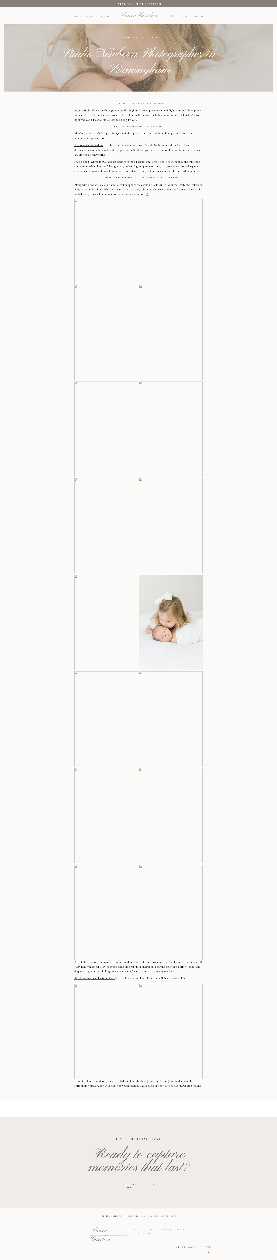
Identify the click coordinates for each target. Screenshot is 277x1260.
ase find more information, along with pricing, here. (125, 194)
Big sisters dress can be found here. (94, 978)
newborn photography (138, 37)
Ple (93, 194)
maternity (179, 185)
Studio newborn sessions (88, 145)
